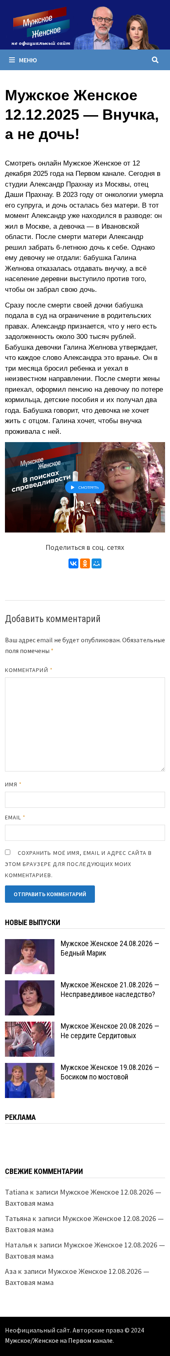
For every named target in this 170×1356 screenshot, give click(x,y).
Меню (28, 60)
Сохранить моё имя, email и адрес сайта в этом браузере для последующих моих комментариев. (78, 864)
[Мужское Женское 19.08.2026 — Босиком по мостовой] (29, 1068)
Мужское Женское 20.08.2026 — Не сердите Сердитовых (110, 1031)
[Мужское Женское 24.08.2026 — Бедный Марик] (29, 944)
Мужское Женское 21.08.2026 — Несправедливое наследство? (110, 989)
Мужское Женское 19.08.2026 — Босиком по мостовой (110, 1072)
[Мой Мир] (97, 563)
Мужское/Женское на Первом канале (59, 1340)
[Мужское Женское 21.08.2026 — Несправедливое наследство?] (29, 986)
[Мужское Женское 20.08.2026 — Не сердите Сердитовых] (29, 1027)
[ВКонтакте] (73, 563)
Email (15, 817)
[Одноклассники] (85, 563)
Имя (13, 784)
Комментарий (29, 670)
